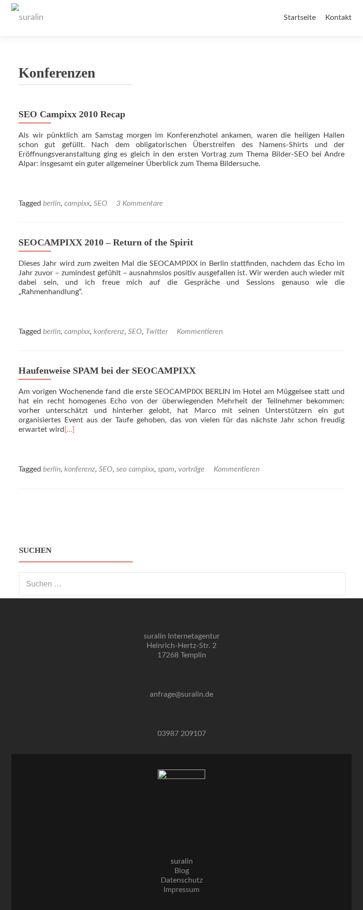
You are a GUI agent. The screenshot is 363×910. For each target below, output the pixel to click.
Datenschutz (182, 880)
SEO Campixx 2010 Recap (71, 114)
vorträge (191, 469)
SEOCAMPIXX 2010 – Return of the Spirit (105, 242)
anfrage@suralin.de (181, 694)
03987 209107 (181, 733)
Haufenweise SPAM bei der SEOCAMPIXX (107, 370)
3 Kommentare (139, 203)
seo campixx (135, 469)
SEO (100, 203)
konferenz (109, 331)
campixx (77, 203)
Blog (181, 871)
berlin (51, 203)
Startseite (300, 17)
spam (166, 469)
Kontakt (338, 17)
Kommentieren (200, 331)
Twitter (157, 331)
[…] (69, 429)
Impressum (181, 889)
